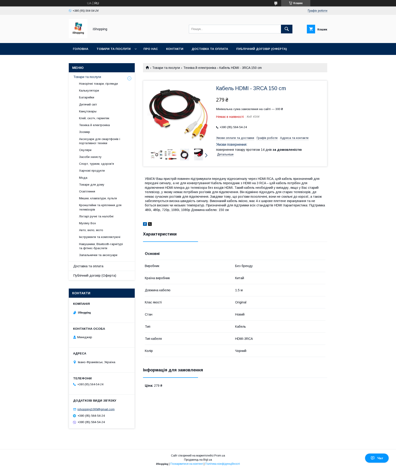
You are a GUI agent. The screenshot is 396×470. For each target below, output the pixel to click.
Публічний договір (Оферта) (94, 275)
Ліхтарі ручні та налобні (96, 216)
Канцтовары (87, 111)
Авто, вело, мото (91, 230)
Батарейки (86, 97)
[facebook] (145, 225)
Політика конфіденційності (222, 463)
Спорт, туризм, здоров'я (96, 163)
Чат (380, 458)
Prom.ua (219, 455)
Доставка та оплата (210, 49)
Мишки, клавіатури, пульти (98, 198)
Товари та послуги (113, 49)
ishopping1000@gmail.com (96, 409)
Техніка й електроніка (199, 68)
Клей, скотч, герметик (94, 118)
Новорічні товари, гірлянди (98, 83)
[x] (150, 225)
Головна (80, 49)
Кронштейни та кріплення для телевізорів (100, 207)
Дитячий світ (88, 104)
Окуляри (85, 150)
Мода (83, 177)
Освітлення (87, 191)
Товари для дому (91, 184)
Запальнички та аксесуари (98, 255)
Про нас (150, 49)
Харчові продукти (92, 170)
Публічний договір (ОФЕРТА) (261, 49)
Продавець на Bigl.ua (198, 459)
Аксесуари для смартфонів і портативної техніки (99, 141)
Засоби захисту (90, 157)
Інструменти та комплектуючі (99, 237)
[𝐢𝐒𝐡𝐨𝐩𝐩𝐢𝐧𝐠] (78, 37)
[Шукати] (286, 29)
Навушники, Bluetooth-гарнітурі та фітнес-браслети (101, 246)
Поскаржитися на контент (186, 463)
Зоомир (84, 132)
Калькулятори (89, 90)
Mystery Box (87, 223)
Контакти (174, 49)
